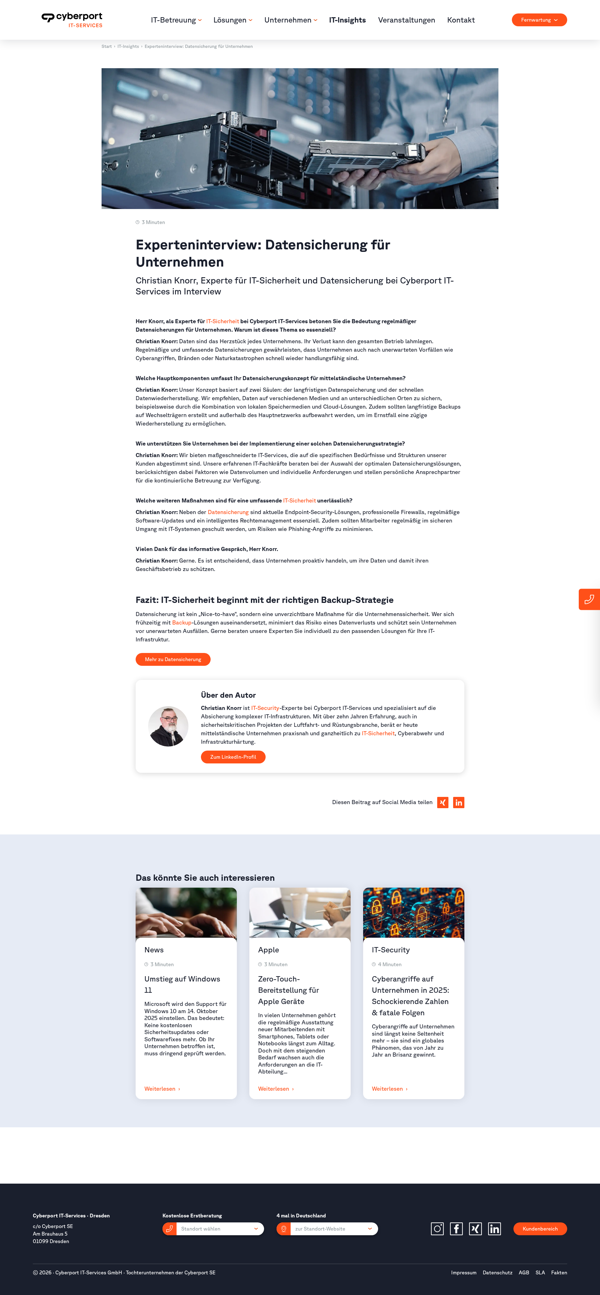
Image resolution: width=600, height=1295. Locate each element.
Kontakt (461, 19)
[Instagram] (437, 1228)
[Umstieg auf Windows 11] (186, 915)
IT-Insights (347, 19)
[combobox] (539, 19)
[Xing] (475, 1228)
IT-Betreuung (174, 19)
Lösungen (230, 19)
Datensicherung (201, 46)
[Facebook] (456, 1228)
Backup (182, 622)
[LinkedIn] (494, 1228)
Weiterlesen (160, 1088)
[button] (213, 1228)
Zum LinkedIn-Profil (233, 757)
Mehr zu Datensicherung (173, 659)
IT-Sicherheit (222, 321)
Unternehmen (288, 19)
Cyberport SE (199, 1272)
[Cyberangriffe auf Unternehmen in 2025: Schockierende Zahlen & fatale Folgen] (413, 915)
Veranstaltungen (406, 19)
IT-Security (265, 708)
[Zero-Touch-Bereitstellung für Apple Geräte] (300, 915)
